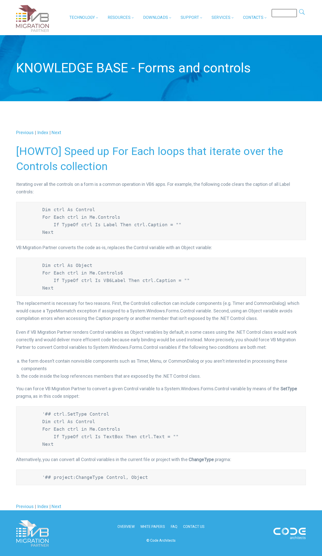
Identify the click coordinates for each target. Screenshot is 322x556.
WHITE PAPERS (152, 527)
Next (56, 132)
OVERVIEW (126, 527)
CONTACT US (194, 527)
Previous (25, 132)
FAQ (174, 527)
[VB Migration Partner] (32, 18)
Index (42, 132)
